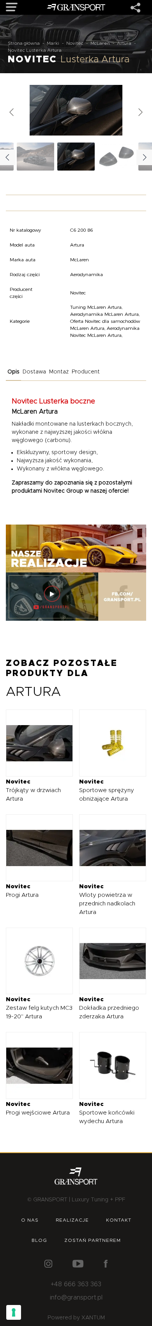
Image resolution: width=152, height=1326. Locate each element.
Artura (124, 43)
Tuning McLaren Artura (96, 307)
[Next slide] (140, 112)
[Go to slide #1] (76, 157)
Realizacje (72, 1220)
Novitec (74, 43)
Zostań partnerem (92, 1240)
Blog (39, 1240)
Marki (53, 43)
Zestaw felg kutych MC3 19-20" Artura (39, 1008)
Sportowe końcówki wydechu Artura (106, 1112)
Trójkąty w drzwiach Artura (33, 790)
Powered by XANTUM (76, 1318)
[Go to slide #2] (116, 157)
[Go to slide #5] (35, 157)
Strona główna (24, 43)
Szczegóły (33, 743)
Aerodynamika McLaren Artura (104, 314)
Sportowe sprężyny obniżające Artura (106, 790)
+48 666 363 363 (76, 1284)
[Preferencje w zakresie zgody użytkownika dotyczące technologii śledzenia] (13, 1312)
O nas (30, 1220)
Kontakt (118, 1220)
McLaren (100, 43)
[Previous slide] (12, 112)
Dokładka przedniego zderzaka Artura (109, 1008)
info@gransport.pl (76, 1297)
